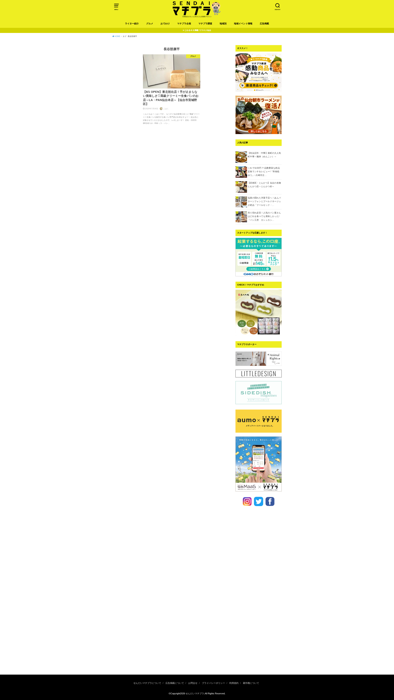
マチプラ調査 (205, 23)
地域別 (223, 23)
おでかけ (165, 23)
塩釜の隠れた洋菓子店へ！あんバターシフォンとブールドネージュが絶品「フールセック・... (264, 201)
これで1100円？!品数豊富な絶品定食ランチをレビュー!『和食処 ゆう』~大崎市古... (265, 172)
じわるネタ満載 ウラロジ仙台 (198, 30)
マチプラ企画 (184, 23)
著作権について (251, 683)
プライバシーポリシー (213, 683)
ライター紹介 (132, 23)
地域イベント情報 (243, 23)
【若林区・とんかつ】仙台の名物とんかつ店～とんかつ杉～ (264, 185)
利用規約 (234, 683)
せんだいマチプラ (195, 693)
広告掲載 (264, 23)
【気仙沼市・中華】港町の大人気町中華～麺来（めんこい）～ (264, 155)
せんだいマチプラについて (147, 683)
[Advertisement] (258, 623)
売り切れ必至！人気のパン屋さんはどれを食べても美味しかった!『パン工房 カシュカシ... (264, 216)
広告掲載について (174, 683)
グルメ (149, 23)
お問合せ (192, 683)
